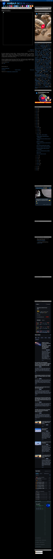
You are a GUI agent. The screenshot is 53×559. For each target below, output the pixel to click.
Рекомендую (39, 70)
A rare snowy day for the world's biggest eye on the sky (46, 422)
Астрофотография (43, 45)
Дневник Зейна (42, 52)
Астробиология (37, 45)
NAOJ (43, 86)
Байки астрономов (37, 46)
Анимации (36, 44)
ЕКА (48, 52)
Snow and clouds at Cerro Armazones (46, 442)
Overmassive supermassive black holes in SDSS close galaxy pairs (42, 387)
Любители (37, 60)
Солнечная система (40, 74)
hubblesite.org (32, 49)
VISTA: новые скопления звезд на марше (43, 145)
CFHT (39, 82)
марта (38, 161)
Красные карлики (38, 58)
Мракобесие (40, 62)
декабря (38, 127)
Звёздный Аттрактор (38, 53)
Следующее (3, 69)
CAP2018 (36, 82)
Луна (48, 59)
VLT (49, 87)
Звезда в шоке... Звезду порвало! (42, 134)
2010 (37, 166)
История (47, 54)
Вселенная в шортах (39, 49)
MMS (40, 86)
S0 (40, 508)
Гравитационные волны (45, 50)
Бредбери (49, 46)
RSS (50, 334)
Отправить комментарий (5, 68)
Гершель (36, 50)
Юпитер (45, 81)
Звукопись (36, 54)
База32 (49, 45)
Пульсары (43, 69)
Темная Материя (43, 76)
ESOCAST (46, 83)
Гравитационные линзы (38, 51)
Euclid (50, 83)
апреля (38, 160)
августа (38, 133)
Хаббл (4, 63)
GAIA (37, 84)
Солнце (50, 74)
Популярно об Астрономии (39, 66)
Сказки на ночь (48, 72)
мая (37, 158)
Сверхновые (45, 71)
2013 (37, 123)
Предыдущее (32, 69)
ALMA (49, 81)
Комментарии (38, 553)
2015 (37, 120)
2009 (37, 168)
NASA (46, 86)
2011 (37, 126)
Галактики (45, 49)
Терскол (49, 76)
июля (38, 155)
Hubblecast (37, 85)
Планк (46, 65)
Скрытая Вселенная (38, 73)
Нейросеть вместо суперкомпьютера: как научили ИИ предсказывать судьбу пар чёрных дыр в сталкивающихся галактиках (46, 345)
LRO (35, 86)
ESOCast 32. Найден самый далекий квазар (43, 146)
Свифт (43, 72)
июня (38, 157)
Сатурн (38, 71)
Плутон (49, 65)
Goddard (48, 84)
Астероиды (47, 44)
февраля (38, 163)
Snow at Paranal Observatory (45, 429)
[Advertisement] (18, 80)
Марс (42, 60)
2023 (37, 112)
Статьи (50, 75)
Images (49, 337)
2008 (37, 169)
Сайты (50, 70)
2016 (37, 118)
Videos (46, 337)
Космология (45, 57)
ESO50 (41, 83)
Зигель (42, 54)
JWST (44, 85)
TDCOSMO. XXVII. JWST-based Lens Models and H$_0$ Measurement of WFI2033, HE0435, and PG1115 (42, 410)
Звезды (46, 53)
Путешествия (49, 69)
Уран (35, 77)
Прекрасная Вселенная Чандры (42, 67)
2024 (37, 111)
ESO (36, 83)
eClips (45, 82)
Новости (47, 63)
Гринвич (46, 51)
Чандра (37, 80)
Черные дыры (45, 80)
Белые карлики (43, 46)
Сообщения (38, 551)
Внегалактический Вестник (39, 48)
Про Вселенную (38, 68)
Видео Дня (48, 47)
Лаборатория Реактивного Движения (43, 59)
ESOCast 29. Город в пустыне (41, 153)
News (38, 337)
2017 (37, 117)
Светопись (37, 72)
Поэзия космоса (48, 66)
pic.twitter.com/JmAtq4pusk (41, 240)
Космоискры (37, 57)
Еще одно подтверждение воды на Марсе (43, 150)
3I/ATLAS (43, 43)
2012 (37, 124)
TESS (44, 87)
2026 (37, 108)
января (38, 164)
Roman (41, 87)
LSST (38, 86)
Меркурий (46, 60)
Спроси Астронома (44, 75)
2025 (37, 109)
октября (38, 130)
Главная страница (17, 69)
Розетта (46, 70)
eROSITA (50, 82)
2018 (37, 115)
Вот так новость (48, 48)
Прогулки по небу (45, 68)
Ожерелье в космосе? (6, 10)
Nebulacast (36, 87)
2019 (37, 114)
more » (43, 360)
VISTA (47, 87)
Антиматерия (42, 44)
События (48, 73)
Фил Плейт (45, 77)
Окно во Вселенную (45, 64)
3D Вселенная (37, 43)
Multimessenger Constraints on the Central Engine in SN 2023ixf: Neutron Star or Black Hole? (42, 376)
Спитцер (38, 75)
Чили (50, 80)
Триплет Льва (39, 152)
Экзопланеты (38, 81)
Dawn (42, 82)
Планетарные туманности (39, 65)
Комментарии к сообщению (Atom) (12, 71)
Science (42, 337)
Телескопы (37, 76)
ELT (47, 82)
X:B (42, 508)
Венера (43, 47)
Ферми (41, 77)
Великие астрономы (37, 47)
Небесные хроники (47, 62)
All (35, 337)
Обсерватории (37, 64)
